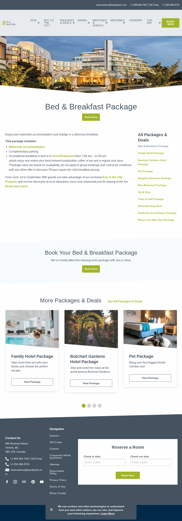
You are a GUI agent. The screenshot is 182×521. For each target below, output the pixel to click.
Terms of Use (58, 486)
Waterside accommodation (27, 146)
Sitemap (55, 464)
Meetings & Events (100, 23)
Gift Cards (56, 442)
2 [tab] (88, 405)
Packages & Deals (67, 21)
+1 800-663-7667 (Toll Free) (144, 5)
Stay (33, 20)
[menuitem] (35, 23)
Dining (82, 20)
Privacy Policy (58, 480)
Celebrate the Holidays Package (157, 213)
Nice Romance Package (152, 185)
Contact (54, 448)
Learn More (107, 513)
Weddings (117, 20)
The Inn (149, 21)
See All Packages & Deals (125, 301)
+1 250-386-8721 (170, 5)
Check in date (92, 456)
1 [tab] (83, 405)
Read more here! (16, 186)
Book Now (170, 22)
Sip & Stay (144, 192)
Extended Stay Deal (150, 206)
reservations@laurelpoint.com (111, 5)
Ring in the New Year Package (156, 219)
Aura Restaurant (63, 156)
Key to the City (48, 23)
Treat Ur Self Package (151, 199)
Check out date (139, 456)
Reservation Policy (57, 472)
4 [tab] (99, 405)
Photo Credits (58, 493)
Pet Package (145, 171)
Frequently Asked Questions (60, 456)
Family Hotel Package (151, 153)
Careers (135, 20)
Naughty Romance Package (154, 178)
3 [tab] (93, 405)
